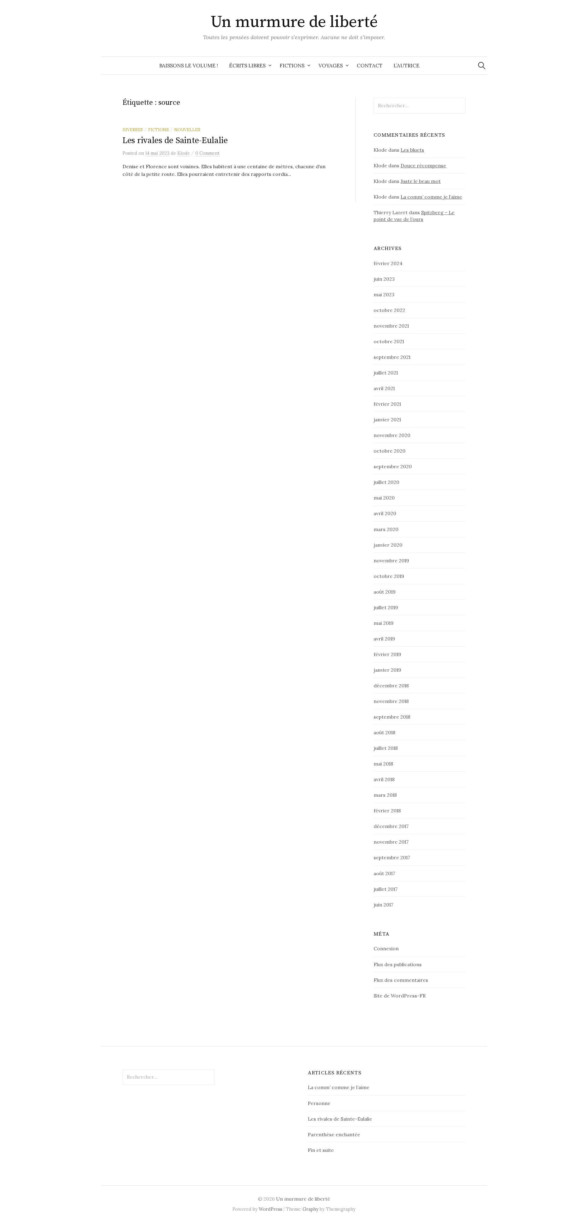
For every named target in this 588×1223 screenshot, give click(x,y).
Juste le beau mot (421, 181)
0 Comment (207, 153)
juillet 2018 (386, 748)
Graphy (310, 1209)
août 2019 (385, 592)
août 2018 (384, 732)
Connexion (386, 948)
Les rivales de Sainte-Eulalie (175, 140)
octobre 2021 (389, 341)
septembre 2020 (393, 466)
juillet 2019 (386, 607)
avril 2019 (384, 639)
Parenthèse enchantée (334, 1134)
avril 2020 (385, 513)
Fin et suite (321, 1150)
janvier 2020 (388, 545)
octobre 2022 (389, 310)
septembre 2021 (392, 357)
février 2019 (387, 654)
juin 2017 (383, 905)
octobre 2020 (389, 451)
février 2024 (388, 263)
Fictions (292, 65)
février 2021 (387, 404)
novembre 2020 (392, 435)
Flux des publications (398, 964)
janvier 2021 (387, 419)
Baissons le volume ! (188, 65)
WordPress (270, 1209)
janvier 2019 (387, 670)
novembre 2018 (391, 701)
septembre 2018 (392, 717)
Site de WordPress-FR (400, 996)
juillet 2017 (386, 889)
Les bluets (412, 150)
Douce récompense (423, 165)
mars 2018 (385, 795)
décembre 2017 (391, 826)
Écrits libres (247, 65)
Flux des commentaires (401, 980)
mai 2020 (384, 498)
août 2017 (384, 873)
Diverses (133, 129)
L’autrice (407, 65)
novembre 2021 (391, 326)
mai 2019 (384, 623)
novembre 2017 (391, 842)
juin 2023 (384, 279)
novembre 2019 (391, 560)
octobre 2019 (389, 576)
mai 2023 (384, 294)
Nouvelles (187, 129)
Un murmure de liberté (294, 22)
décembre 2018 (391, 685)
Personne (319, 1103)
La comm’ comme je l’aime (431, 197)
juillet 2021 (386, 373)
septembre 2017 (392, 857)
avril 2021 (384, 388)
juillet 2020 (386, 482)
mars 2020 (386, 529)
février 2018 (387, 810)
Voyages (330, 65)
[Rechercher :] (482, 65)
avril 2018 (384, 779)
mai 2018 (383, 764)
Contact (370, 65)
